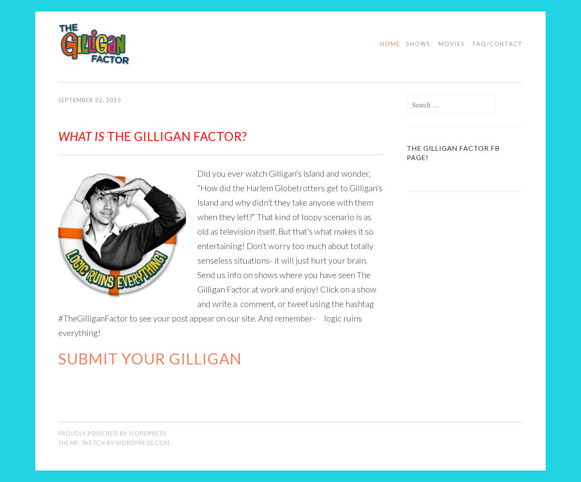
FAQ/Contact (498, 43)
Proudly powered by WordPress (112, 433)
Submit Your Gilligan (150, 358)
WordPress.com (143, 442)
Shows (418, 43)
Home (390, 43)
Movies (452, 43)
